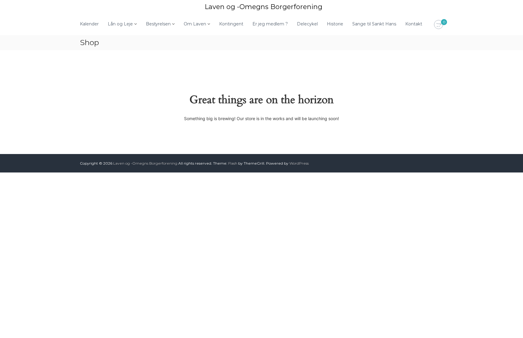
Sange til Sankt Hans (374, 24)
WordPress (299, 163)
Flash (232, 163)
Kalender (89, 24)
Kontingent (231, 24)
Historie (335, 24)
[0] (438, 25)
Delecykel (307, 24)
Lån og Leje (120, 24)
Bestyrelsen (158, 24)
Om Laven (195, 24)
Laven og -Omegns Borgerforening (263, 7)
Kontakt (413, 24)
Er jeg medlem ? (270, 24)
